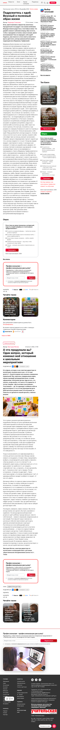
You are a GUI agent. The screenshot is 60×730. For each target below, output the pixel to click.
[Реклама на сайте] (54, 726)
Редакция (5, 710)
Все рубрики (5, 703)
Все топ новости (45, 75)
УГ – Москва (20, 694)
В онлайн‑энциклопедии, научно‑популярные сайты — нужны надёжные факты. (21, 235)
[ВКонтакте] (13, 366)
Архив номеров (26, 2)
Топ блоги (45, 82)
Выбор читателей (48, 10)
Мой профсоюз (20, 696)
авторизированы (8, 324)
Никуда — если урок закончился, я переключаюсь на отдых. (20, 245)
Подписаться (32, 278)
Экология (5, 688)
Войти (53, 2)
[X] (17, 366)
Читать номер (34, 9)
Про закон (5, 687)
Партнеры (5, 714)
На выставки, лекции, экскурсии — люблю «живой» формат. (20, 239)
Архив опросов (45, 193)
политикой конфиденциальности (21, 281)
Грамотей (5, 696)
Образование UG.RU (9, 304)
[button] (7, 331)
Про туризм (5, 692)
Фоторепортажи (21, 710)
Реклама (5, 712)
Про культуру (6, 685)
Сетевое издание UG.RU (22, 692)
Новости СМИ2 (6, 335)
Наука (4, 683)
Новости (11, 2)
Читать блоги (47, 129)
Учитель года (26, 608)
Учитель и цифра (7, 701)
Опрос (44, 134)
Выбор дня (5, 690)
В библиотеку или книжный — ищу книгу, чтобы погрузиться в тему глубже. (19, 242)
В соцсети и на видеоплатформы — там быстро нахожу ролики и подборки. (21, 232)
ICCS (18, 708)
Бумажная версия (21, 704)
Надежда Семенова (14, 22)
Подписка (35, 2)
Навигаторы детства (14, 586)
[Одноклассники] (15, 366)
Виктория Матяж (13, 347)
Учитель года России (22, 687)
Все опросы (6, 259)
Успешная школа (21, 681)
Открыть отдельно (46, 191)
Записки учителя (27, 301)
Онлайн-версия (20, 705)
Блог (18, 2)
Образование (6, 681)
